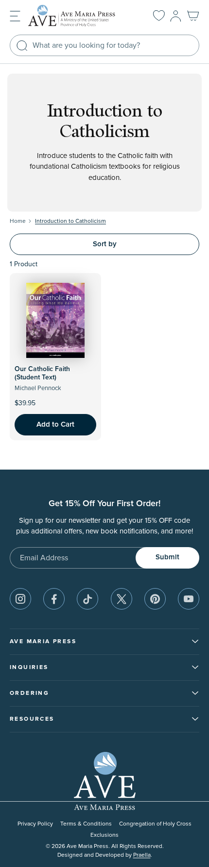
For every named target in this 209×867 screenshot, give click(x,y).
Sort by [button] (105, 244)
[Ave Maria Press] (79, 16)
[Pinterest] (155, 599)
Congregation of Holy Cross (155, 824)
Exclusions (104, 835)
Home (18, 221)
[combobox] (104, 45)
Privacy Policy (35, 824)
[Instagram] (20, 599)
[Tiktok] (87, 599)
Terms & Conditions (86, 824)
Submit (167, 557)
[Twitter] (121, 599)
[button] (15, 15)
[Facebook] (54, 599)
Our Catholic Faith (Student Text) (42, 373)
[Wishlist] (159, 16)
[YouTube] (188, 599)
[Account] (175, 16)
